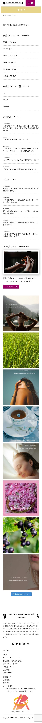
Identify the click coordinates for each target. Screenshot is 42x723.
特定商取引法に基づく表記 (12, 661)
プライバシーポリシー (11, 664)
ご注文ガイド (8, 677)
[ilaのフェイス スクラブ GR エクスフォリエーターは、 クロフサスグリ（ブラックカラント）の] (21, 535)
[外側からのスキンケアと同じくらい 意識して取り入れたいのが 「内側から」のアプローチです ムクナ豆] (21, 424)
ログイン (6, 683)
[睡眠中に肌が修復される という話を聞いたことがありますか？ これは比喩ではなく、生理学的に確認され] (21, 461)
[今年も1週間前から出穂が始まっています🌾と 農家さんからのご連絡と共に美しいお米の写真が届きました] (21, 350)
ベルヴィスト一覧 (11, 287)
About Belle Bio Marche (11, 658)
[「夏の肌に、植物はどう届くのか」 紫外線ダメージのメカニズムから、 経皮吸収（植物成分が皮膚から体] (21, 498)
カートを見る (8, 686)
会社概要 (6, 670)
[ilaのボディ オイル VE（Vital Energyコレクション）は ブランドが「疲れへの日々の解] (21, 387)
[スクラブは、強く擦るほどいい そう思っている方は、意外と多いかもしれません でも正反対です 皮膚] (21, 572)
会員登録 (6, 680)
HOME (5, 655)
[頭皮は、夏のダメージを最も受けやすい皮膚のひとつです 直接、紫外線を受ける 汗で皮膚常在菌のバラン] (21, 313)
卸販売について (8, 667)
